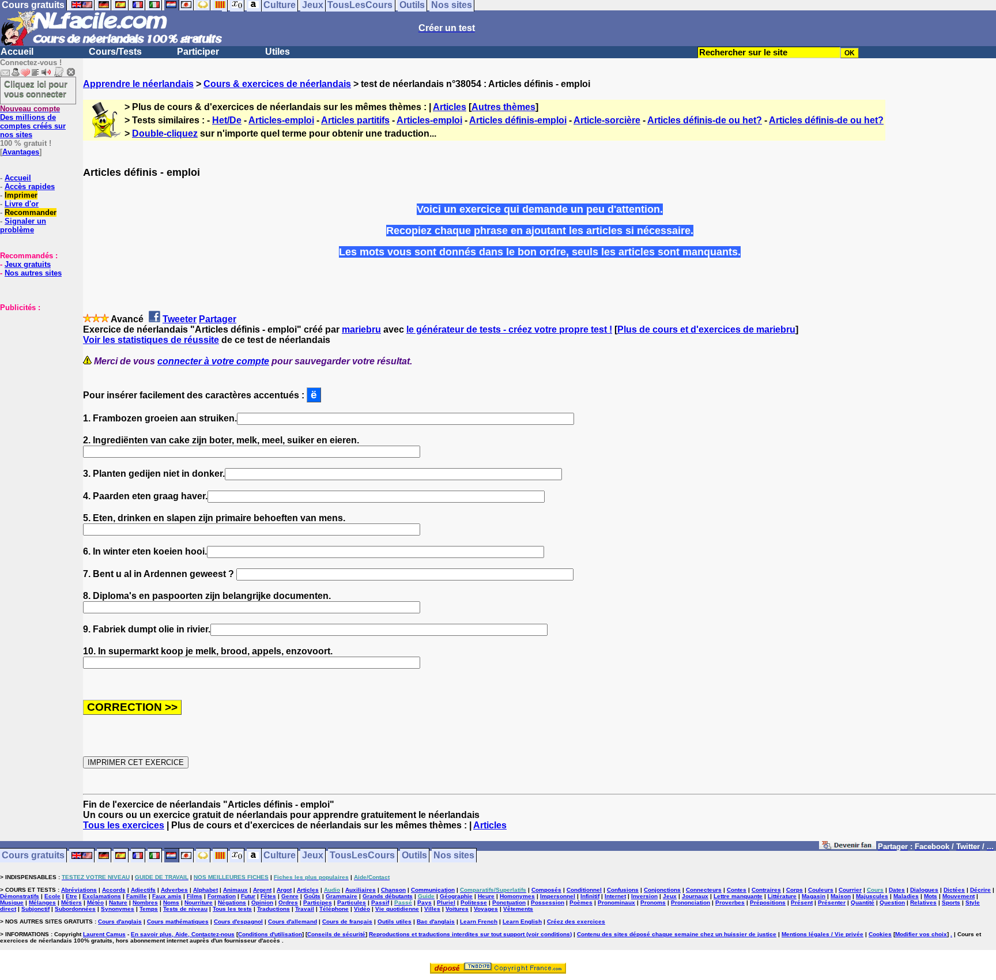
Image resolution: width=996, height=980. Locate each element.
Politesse (474, 902)
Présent (802, 902)
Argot (284, 890)
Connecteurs (704, 890)
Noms (171, 902)
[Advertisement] (34, 369)
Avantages (20, 152)
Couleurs (820, 890)
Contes (736, 890)
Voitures (457, 909)
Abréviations (79, 890)
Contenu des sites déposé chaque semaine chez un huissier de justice (676, 934)
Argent (262, 890)
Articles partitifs (355, 120)
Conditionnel (584, 890)
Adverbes (174, 890)
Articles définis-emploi (518, 120)
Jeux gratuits (28, 264)
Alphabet (205, 890)
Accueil (17, 51)
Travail (304, 909)
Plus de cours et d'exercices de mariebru (706, 329)
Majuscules (872, 896)
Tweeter (180, 319)
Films (194, 896)
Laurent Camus (104, 934)
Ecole (52, 896)
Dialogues (924, 890)
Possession (547, 902)
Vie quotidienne (397, 909)
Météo (95, 902)
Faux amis (167, 896)
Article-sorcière (607, 120)
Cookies (880, 934)
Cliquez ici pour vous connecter (35, 89)
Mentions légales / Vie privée (822, 934)
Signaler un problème (23, 225)
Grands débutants (388, 896)
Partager (217, 319)
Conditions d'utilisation (270, 934)
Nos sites (453, 856)
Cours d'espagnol (238, 921)
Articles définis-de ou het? (704, 120)
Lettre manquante (738, 896)
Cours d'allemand (292, 921)
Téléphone (334, 909)
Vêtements (518, 909)
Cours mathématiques (178, 921)
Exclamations (101, 896)
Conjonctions (662, 890)
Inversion (644, 896)
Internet (615, 896)
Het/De (227, 120)
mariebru (361, 329)
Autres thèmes (503, 107)
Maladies (906, 896)
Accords (114, 890)
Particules (351, 902)
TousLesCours (362, 856)
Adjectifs (143, 890)
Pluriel (446, 902)
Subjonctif (35, 909)
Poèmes (581, 902)
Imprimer (21, 195)
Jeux (312, 856)
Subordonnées (75, 909)
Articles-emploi (281, 120)
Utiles (277, 51)
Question (892, 902)
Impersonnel (557, 896)
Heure (486, 896)
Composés (546, 890)
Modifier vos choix (921, 934)
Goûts (312, 896)
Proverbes (730, 902)
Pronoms (653, 902)
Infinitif (589, 896)
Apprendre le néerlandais (138, 84)
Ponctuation (509, 902)
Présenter (832, 902)
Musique (12, 902)
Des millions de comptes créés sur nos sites (33, 121)
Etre (71, 896)
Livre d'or (22, 203)
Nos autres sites (33, 273)
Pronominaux (616, 902)
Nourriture (198, 902)
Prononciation (690, 902)
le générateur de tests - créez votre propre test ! (509, 329)
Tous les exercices (123, 825)
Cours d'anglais (120, 921)
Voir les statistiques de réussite (151, 340)
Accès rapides (30, 186)
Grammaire (341, 896)
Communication (433, 890)
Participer (198, 51)
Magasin (813, 896)
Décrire (980, 890)
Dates (897, 890)
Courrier (850, 890)
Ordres (288, 902)
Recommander (30, 212)
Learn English (522, 921)
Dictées (954, 890)
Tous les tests (232, 909)
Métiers (71, 902)
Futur (248, 896)
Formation (221, 896)
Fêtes (268, 896)
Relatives (923, 902)
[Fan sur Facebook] (847, 847)
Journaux (695, 896)
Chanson (393, 890)
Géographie (456, 896)
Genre (290, 896)
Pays (424, 902)
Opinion (262, 902)
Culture (279, 856)
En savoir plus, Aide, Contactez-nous (183, 934)
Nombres (145, 902)
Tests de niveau (185, 909)
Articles (449, 107)
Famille (136, 896)
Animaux (235, 890)
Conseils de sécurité (336, 934)
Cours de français (347, 921)
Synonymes (117, 909)
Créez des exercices (576, 921)
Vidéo (362, 909)
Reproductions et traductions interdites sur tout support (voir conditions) (470, 934)
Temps (148, 909)
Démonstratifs (19, 896)
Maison (841, 896)
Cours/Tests (115, 51)
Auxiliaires (360, 890)
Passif (380, 902)
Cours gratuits (33, 856)
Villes (432, 909)
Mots (930, 896)
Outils (414, 856)
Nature (118, 902)
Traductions (273, 909)
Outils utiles (395, 921)
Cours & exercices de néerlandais (277, 84)
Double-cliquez (165, 133)
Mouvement (958, 896)
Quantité (862, 902)
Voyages (486, 909)
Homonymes (517, 896)
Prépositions (768, 902)
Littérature (782, 896)
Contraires (766, 890)
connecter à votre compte (213, 361)
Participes (317, 902)
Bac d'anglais (436, 921)
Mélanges (42, 902)
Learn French (478, 921)
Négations (232, 902)
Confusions (623, 890)
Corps (794, 890)
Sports (951, 902)
